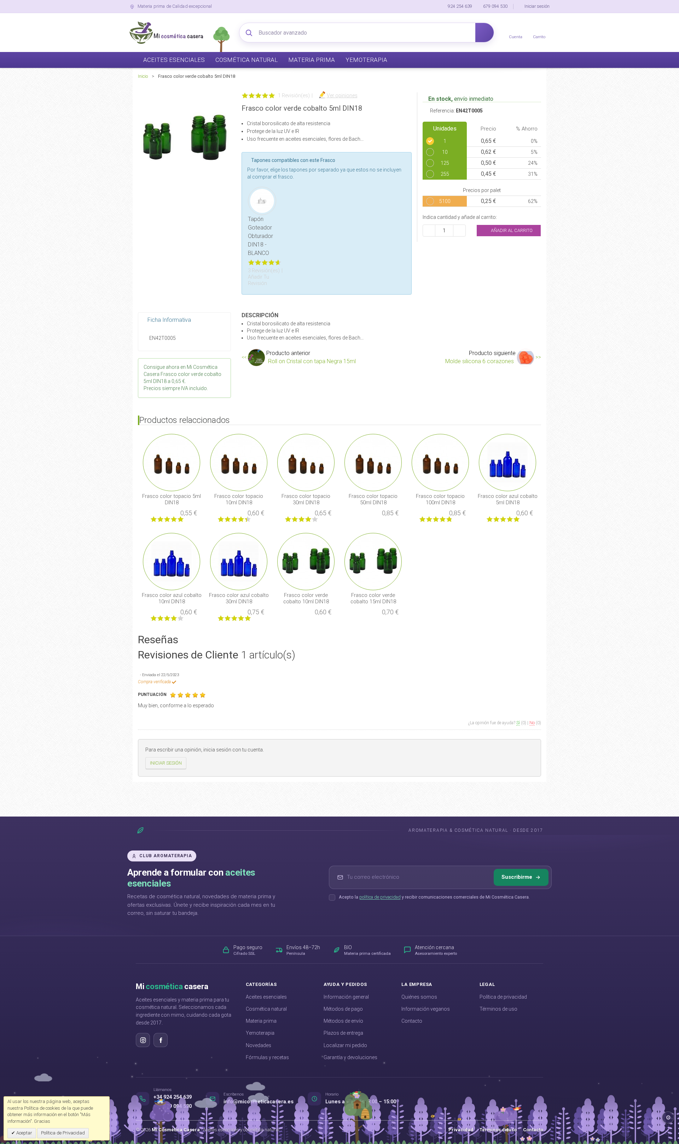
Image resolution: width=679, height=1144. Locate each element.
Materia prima (261, 1021)
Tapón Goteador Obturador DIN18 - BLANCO (260, 236)
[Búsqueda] (484, 32)
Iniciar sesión (537, 6)
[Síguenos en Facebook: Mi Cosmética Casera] (160, 1040)
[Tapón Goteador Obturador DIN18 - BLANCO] (262, 200)
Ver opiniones (342, 95)
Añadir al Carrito (511, 230)
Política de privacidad (503, 997)
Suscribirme (516, 877)
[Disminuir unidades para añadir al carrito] (429, 231)
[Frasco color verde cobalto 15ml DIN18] (373, 561)
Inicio (143, 76)
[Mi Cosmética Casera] (166, 32)
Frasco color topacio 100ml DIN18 (440, 499)
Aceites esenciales (266, 997)
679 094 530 (495, 6)
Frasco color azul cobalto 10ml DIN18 (172, 598)
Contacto (411, 1021)
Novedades (258, 1045)
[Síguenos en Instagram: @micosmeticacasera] (143, 1040)
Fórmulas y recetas (267, 1057)
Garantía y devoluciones (350, 1057)
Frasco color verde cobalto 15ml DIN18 (373, 598)
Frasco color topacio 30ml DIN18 (306, 499)
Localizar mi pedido (345, 1045)
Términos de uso (498, 1009)
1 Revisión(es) (294, 95)
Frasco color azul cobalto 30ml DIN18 (239, 598)
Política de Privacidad (63, 1133)
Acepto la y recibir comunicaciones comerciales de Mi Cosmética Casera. (434, 897)
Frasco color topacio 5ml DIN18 (171, 499)
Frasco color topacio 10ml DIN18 (238, 499)
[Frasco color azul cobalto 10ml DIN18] (171, 561)
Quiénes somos (419, 997)
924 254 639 (460, 6)
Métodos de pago (343, 1009)
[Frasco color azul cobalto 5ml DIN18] (507, 462)
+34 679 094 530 (172, 1106)
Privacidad (460, 1129)
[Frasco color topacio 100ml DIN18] (440, 462)
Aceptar (23, 1133)
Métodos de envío (343, 1021)
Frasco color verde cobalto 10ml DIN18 (306, 598)
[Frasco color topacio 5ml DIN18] (171, 462)
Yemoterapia (260, 1033)
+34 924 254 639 (172, 1097)
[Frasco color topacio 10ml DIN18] (238, 462)
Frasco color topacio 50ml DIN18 (373, 499)
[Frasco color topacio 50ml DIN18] (373, 462)
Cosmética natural (266, 1009)
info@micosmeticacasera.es (259, 1102)
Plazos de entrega (343, 1033)
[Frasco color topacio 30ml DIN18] (306, 462)
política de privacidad (380, 897)
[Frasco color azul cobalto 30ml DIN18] (238, 561)
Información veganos (425, 1009)
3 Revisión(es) (264, 270)
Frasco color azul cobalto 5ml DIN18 (508, 499)
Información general (346, 997)
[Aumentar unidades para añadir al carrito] (459, 231)
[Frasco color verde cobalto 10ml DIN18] (306, 561)
